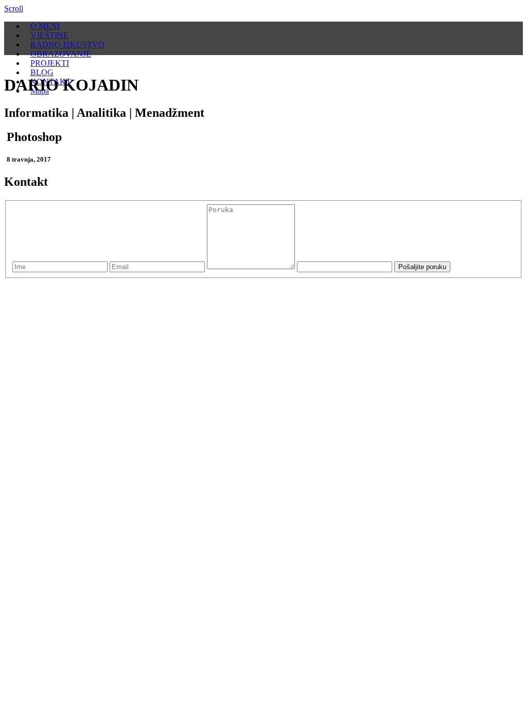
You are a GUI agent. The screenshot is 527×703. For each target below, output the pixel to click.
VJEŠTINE (49, 35)
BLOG (42, 72)
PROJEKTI (49, 63)
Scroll (13, 8)
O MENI (45, 26)
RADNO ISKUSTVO (67, 44)
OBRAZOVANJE (60, 53)
